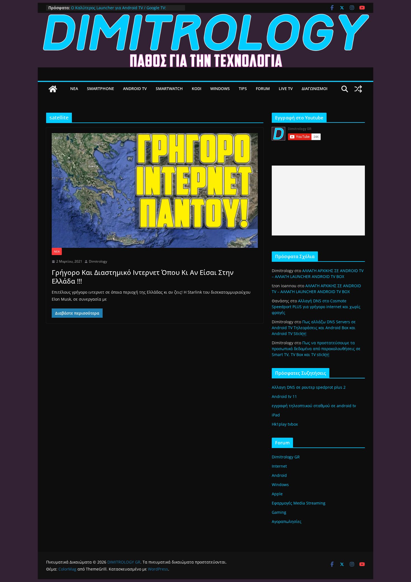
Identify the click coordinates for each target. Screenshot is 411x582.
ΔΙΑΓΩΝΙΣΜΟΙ (314, 88)
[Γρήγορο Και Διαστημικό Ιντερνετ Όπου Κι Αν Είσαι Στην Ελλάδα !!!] (155, 190)
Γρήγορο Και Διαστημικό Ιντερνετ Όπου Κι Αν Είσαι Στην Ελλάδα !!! (142, 277)
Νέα (57, 251)
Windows (280, 484)
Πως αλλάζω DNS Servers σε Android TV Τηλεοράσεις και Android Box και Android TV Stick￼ (314, 327)
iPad (276, 415)
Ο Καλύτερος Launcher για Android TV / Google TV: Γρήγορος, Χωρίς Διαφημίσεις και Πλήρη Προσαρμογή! (121, 10)
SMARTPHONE (100, 88)
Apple (277, 493)
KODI (196, 88)
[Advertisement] (318, 200)
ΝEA (74, 88)
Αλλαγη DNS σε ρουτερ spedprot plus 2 (309, 387)
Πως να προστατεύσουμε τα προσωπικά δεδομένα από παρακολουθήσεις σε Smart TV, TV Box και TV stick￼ (316, 348)
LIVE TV (286, 88)
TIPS (243, 88)
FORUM (263, 88)
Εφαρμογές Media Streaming (298, 503)
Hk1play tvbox (285, 424)
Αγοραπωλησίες (286, 521)
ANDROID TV (135, 88)
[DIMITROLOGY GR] (205, 17)
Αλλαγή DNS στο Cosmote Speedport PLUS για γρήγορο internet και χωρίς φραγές (316, 306)
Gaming (279, 512)
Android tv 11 (284, 396)
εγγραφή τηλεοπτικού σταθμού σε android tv (314, 405)
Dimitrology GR (286, 457)
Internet (279, 466)
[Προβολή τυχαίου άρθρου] (358, 89)
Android (279, 475)
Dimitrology (98, 261)
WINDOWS (220, 88)
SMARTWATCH (169, 88)
